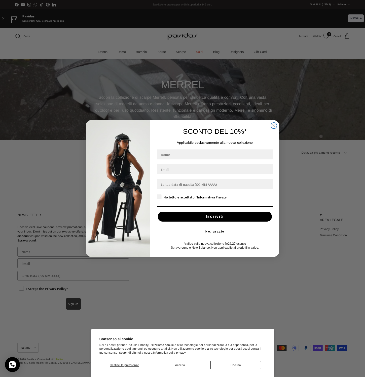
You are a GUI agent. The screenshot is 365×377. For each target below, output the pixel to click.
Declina (235, 365)
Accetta (180, 365)
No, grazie (214, 231)
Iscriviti (215, 216)
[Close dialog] (274, 126)
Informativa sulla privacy (169, 352)
